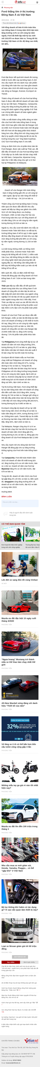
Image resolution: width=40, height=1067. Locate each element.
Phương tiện (8, 7)
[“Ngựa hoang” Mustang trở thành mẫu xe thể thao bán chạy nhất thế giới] (20, 644)
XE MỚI (4, 583)
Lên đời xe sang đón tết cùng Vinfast (20, 580)
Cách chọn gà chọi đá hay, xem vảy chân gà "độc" (19, 1003)
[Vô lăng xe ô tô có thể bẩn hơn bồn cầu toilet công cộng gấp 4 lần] (20, 728)
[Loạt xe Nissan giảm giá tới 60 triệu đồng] (20, 930)
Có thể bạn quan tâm (13, 524)
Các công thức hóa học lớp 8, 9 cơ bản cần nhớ (18, 1010)
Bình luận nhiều (29, 962)
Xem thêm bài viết (20, 957)
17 (19, 990)
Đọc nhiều (10, 962)
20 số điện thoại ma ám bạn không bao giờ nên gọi (19, 983)
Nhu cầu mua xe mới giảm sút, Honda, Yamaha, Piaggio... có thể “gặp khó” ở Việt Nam (18, 868)
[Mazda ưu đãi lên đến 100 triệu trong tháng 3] (20, 811)
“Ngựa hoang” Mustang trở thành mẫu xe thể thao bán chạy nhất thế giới (18, 662)
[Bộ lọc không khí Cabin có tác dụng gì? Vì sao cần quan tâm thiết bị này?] (20, 891)
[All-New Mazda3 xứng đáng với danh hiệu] (20, 687)
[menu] (3, 2)
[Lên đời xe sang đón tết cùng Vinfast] (20, 564)
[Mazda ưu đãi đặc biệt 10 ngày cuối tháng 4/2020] (20, 602)
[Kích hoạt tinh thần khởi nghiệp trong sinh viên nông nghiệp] (13, 534)
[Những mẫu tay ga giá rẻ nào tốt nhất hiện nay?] (20, 769)
